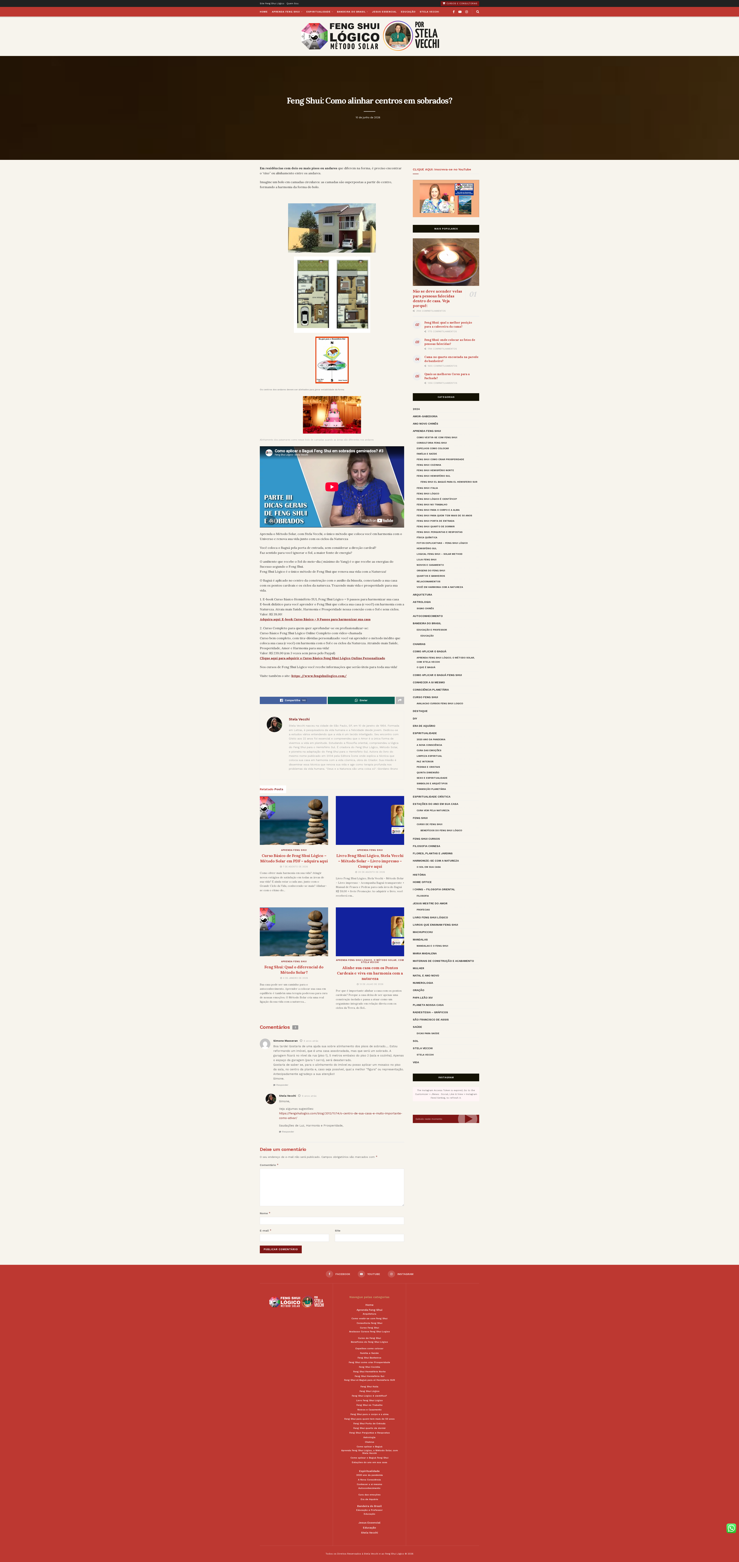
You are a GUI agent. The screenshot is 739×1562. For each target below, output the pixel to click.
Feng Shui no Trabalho (432, 504)
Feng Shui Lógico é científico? (437, 499)
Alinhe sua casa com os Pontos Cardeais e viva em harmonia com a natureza (370, 973)
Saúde (417, 1026)
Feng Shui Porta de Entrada (435, 521)
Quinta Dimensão (428, 772)
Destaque (420, 711)
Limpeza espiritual (429, 756)
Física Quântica (427, 537)
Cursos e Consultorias (461, 3)
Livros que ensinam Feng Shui (435, 924)
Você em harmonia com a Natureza (440, 587)
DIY (415, 718)
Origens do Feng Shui (431, 570)
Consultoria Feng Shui (432, 442)
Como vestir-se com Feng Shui (437, 437)
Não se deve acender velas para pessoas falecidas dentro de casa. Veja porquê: (437, 298)
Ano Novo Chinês (425, 423)
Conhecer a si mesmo (429, 682)
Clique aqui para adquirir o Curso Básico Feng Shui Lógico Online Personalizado (322, 658)
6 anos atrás (311, 1041)
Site (337, 1230)
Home (264, 11)
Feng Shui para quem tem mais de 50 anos (444, 515)
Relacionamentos (428, 581)
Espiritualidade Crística (431, 796)
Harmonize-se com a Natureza (436, 860)
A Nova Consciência (429, 745)
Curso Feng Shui (425, 697)
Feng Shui (420, 817)
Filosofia (423, 895)
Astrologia (422, 601)
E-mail (266, 1230)
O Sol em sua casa (429, 867)
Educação (408, 11)
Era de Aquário (424, 725)
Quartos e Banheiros (431, 576)
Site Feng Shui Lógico (272, 3)
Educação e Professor (432, 629)
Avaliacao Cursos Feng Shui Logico (440, 703)
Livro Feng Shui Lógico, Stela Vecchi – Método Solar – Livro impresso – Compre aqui (370, 861)
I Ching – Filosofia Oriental (434, 889)
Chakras (419, 644)
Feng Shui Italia (427, 488)
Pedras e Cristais (428, 767)
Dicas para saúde (428, 1033)
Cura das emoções (429, 750)
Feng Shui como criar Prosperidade (440, 459)
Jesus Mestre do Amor (430, 903)
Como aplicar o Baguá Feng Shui (437, 675)
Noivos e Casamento (430, 565)
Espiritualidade (318, 11)
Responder (282, 1085)
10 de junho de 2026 (368, 117)
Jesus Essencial (384, 11)
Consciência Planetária (431, 689)
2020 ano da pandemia (431, 739)
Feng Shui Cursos (426, 838)
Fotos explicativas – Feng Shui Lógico (442, 543)
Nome (265, 1213)
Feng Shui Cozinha (429, 465)
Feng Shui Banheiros (369, 1357)
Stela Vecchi (429, 11)
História (419, 874)
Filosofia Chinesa (426, 846)
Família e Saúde (427, 453)
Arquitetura (422, 594)
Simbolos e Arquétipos (432, 783)
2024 (416, 409)
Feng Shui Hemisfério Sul (433, 476)
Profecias (423, 909)
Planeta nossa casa (428, 1004)
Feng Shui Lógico (428, 493)
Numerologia (423, 982)
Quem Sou (292, 3)
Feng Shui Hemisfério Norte (435, 470)
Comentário (269, 1165)
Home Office (422, 882)
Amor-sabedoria (425, 416)
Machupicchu (423, 932)
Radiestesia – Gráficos (430, 1012)
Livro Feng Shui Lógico (430, 917)
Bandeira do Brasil (351, 11)
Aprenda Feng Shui (286, 11)
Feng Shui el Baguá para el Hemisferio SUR (448, 482)
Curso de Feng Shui (429, 824)
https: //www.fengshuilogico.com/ (319, 676)
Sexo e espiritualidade (432, 778)
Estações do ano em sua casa (435, 803)
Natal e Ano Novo (426, 975)
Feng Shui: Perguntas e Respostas (439, 532)
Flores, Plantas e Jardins (433, 853)
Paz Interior (425, 761)
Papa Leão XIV (423, 997)
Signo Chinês (425, 608)
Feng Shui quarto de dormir (436, 526)
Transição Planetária (431, 789)
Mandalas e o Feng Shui (432, 946)
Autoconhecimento (428, 615)
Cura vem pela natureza (433, 810)
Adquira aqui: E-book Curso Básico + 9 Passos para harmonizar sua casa (315, 619)
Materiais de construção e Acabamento (443, 960)
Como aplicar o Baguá (429, 651)
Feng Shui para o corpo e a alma (438, 510)
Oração (418, 990)
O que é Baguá (426, 667)
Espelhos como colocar (433, 448)
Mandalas (420, 939)
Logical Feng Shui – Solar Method (439, 554)
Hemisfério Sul (427, 548)
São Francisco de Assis (431, 1019)
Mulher (418, 968)
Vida (416, 1062)
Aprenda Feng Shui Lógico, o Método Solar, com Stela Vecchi (370, 961)
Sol (416, 1040)
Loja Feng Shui (426, 559)
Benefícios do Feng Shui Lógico (441, 830)
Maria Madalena (425, 953)
